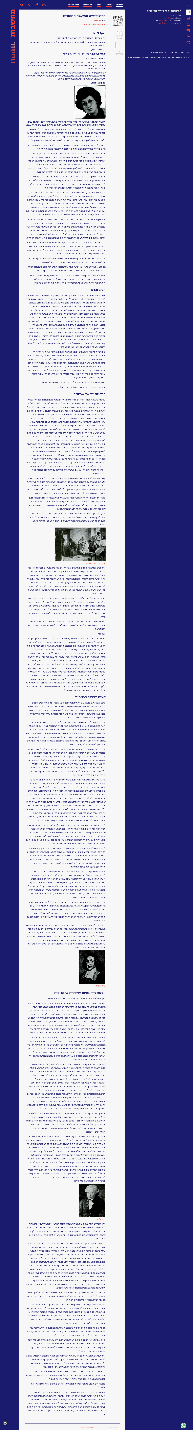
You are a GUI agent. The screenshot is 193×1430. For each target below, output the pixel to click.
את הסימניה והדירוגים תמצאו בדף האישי (174, 55)
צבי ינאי (109, 5)
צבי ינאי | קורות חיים (111, 1427)
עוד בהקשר (87, 5)
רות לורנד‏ (97, 21)
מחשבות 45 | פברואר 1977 (94, 24)
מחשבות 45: (162, 20)
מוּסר (167, 23)
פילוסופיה (167, 18)
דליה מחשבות (73, 5)
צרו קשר (100, 1427)
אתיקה (172, 23)
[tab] (188, 12)
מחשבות (119, 5)
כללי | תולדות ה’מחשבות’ (87, 1427)
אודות (99, 5)
